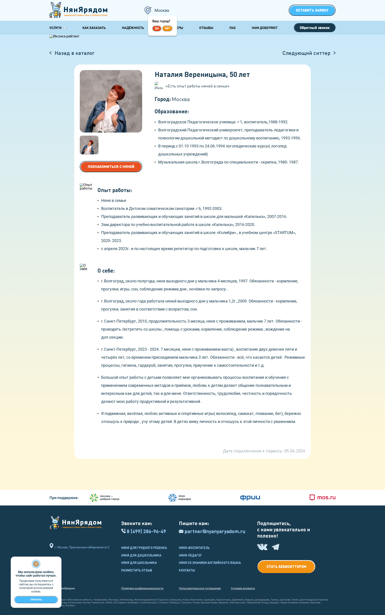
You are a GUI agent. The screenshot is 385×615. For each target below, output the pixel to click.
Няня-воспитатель (194, 548)
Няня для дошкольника (141, 555)
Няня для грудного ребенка (144, 548)
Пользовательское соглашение (200, 588)
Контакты (187, 570)
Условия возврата (243, 588)
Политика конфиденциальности (142, 588)
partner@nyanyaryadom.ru (214, 531)
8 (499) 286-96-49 (146, 531)
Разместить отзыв (136, 570)
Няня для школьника (139, 563)
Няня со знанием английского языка (210, 563)
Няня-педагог (190, 555)
